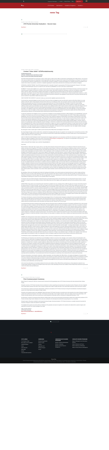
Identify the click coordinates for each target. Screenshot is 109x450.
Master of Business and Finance (78, 424)
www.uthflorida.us (38, 392)
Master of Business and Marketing (78, 426)
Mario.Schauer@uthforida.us (27, 392)
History (22, 426)
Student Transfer (41, 423)
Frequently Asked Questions (26, 433)
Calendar (40, 425)
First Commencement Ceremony (34, 360)
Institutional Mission (24, 425)
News (32, 62)
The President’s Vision (25, 421)
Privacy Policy (53, 439)
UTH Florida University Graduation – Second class (40, 64)
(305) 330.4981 (79, 441)
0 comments (36, 62)
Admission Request (41, 428)
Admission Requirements (42, 421)
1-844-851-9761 (73, 441)
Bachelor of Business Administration (61, 423)
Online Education (24, 428)
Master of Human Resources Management (80, 428)
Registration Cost (41, 426)
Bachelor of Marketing (59, 424)
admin (23, 62)
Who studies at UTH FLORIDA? (27, 423)
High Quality (23, 430)
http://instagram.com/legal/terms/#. (57, 178)
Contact (39, 430)
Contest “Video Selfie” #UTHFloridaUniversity (38, 112)
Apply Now (79, 1)
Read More (23, 67)
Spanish (22, 431)
